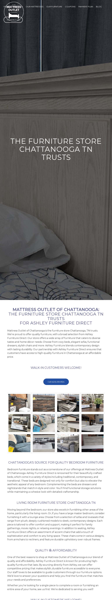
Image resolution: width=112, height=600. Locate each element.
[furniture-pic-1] (19, 403)
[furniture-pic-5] (19, 423)
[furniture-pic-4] (92, 403)
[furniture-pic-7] (68, 423)
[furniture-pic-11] (68, 443)
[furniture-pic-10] (44, 443)
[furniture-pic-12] (92, 443)
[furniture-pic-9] (19, 443)
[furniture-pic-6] (44, 423)
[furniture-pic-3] (68, 403)
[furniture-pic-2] (44, 403)
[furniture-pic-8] (92, 423)
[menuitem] (6, 6)
